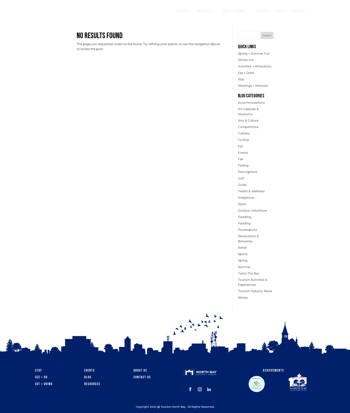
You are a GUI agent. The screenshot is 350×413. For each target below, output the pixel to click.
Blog (87, 377)
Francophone (247, 172)
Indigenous (246, 197)
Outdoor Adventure (252, 210)
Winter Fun (246, 60)
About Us (140, 370)
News (242, 204)
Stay (241, 79)
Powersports (247, 230)
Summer (244, 267)
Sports (243, 254)
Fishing (243, 165)
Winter (243, 297)
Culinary (244, 133)
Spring (242, 260)
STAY (181, 10)
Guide (242, 185)
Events (243, 152)
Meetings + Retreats (253, 85)
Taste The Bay (248, 273)
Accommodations (251, 102)
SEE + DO (204, 10)
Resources (92, 384)
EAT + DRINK (233, 10)
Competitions (248, 127)
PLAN (280, 10)
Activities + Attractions (254, 66)
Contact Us (142, 377)
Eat (240, 146)
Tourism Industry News (255, 291)
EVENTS (261, 10)
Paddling (244, 217)
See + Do (41, 377)
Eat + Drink (246, 73)
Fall (240, 159)
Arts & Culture (248, 120)
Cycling (243, 140)
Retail (242, 247)
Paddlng (244, 223)
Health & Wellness (251, 191)
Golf (241, 178)
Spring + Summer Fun (254, 53)
